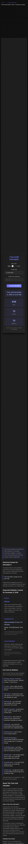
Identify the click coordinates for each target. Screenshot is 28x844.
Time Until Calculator (12, 2)
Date (9, 266)
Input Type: (14, 263)
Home (3, 2)
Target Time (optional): (14, 276)
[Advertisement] (14, 22)
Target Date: (14, 269)
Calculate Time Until (14, 285)
